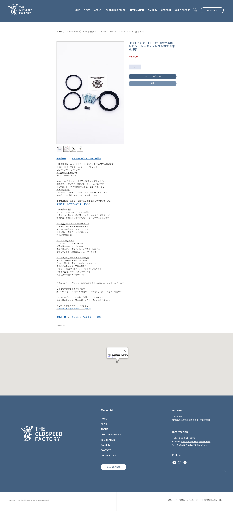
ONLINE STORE (108, 455)
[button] (116, 10)
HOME (104, 418)
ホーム (59, 31)
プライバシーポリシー (194, 500)
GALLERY (105, 445)
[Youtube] (174, 463)
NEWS (104, 424)
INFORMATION (108, 439)
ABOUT (104, 429)
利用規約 (182, 500)
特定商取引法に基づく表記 (213, 500)
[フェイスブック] (185, 463)
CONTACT (106, 450)
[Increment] (139, 67)
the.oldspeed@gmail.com (195, 442)
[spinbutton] (134, 67)
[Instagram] (180, 463)
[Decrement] (130, 67)
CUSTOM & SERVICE (111, 434)
